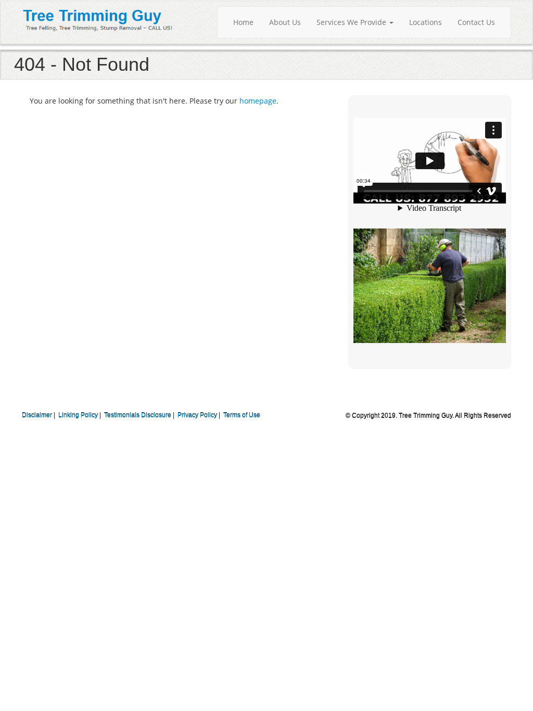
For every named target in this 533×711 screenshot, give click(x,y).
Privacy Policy (197, 415)
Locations (425, 22)
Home (243, 22)
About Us (285, 22)
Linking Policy (78, 415)
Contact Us (476, 22)
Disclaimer (37, 415)
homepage (257, 101)
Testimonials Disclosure (137, 415)
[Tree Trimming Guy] (98, 19)
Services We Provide (352, 22)
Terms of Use (241, 415)
